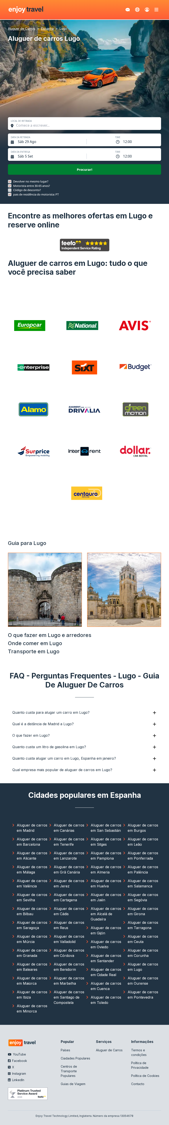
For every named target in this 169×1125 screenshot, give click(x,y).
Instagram (18, 1073)
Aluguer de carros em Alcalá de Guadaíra (106, 913)
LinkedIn (17, 1080)
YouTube (19, 1054)
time (117, 137)
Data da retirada (20, 137)
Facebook (19, 1061)
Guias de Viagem (73, 1084)
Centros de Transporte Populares (69, 1071)
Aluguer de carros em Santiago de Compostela (69, 997)
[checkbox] (9, 181)
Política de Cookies (145, 1076)
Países (65, 1050)
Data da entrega (20, 151)
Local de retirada (21, 120)
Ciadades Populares (75, 1058)
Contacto (137, 1084)
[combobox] (86, 125)
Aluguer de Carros (109, 1050)
